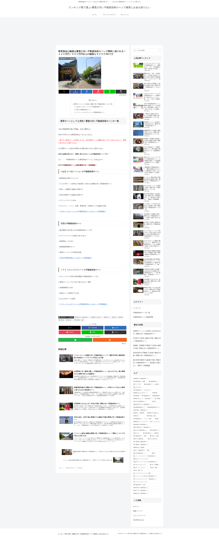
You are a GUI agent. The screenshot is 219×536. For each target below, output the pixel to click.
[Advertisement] (109, 31)
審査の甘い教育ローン (98, 317)
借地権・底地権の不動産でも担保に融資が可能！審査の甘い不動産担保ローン (147, 347)
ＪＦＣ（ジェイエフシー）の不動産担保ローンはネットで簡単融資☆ (84, 304)
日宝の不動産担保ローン (83, 109)
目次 (90, 100)
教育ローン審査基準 (118, 317)
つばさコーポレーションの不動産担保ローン (89, 107)
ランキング (137, 308)
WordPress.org (138, 520)
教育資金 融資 (79, 320)
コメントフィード (139, 515)
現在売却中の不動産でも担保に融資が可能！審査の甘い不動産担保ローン (147, 354)
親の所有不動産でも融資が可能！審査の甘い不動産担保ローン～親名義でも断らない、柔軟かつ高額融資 (147, 362)
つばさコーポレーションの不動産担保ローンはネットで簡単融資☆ (83, 211)
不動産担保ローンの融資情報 (67, 317)
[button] (121, 92)
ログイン (136, 506)
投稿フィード (137, 511)
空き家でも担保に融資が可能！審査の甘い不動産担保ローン (147, 339)
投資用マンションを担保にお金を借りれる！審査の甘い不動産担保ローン (147, 332)
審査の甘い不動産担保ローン (83, 317)
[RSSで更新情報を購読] (110, 340)
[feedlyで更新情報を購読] (75, 340)
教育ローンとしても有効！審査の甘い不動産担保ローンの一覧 (93, 104)
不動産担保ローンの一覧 (141, 312)
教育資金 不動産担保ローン (66, 320)
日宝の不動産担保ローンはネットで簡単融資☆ (76, 258)
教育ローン (108, 317)
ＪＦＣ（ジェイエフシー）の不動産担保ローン (90, 112)
